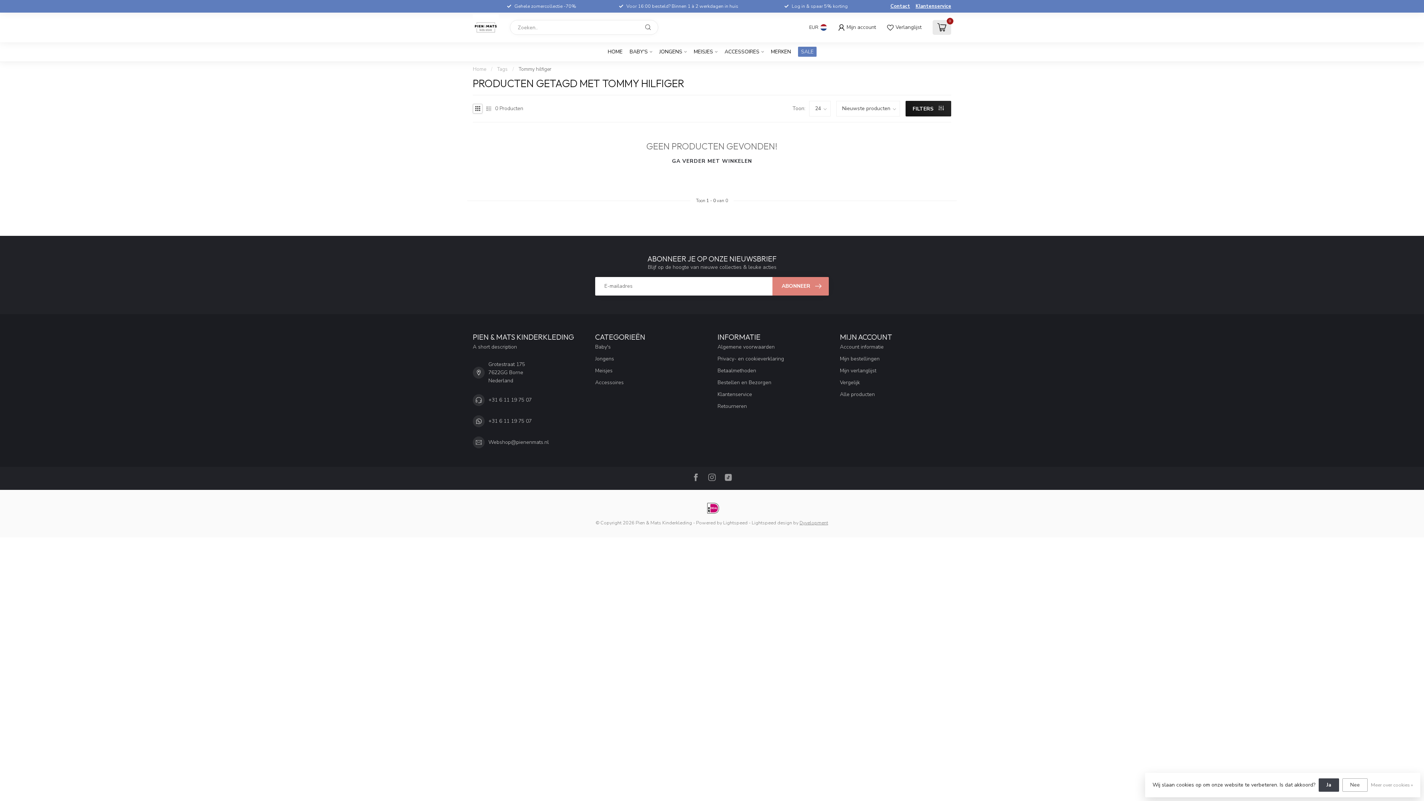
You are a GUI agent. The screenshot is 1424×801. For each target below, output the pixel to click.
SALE (807, 51)
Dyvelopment (814, 523)
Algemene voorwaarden (746, 346)
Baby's (639, 51)
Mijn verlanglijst (858, 370)
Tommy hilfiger (535, 69)
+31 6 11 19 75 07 (510, 399)
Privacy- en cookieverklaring (751, 358)
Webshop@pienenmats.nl (518, 442)
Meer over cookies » (1392, 785)
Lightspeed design (772, 523)
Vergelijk (850, 382)
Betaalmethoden (737, 370)
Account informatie (862, 346)
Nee (1355, 784)
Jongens (670, 51)
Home (615, 51)
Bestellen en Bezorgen (744, 382)
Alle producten (857, 394)
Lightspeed (735, 523)
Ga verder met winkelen (712, 161)
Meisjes (703, 51)
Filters (924, 108)
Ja (1328, 784)
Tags (502, 69)
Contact (900, 6)
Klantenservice (933, 6)
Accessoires (742, 51)
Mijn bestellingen (860, 358)
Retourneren (732, 406)
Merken (781, 51)
